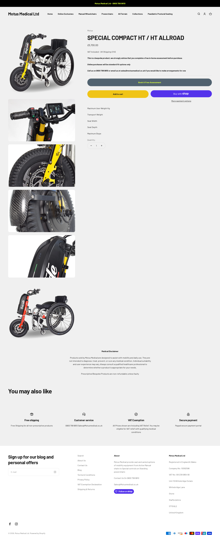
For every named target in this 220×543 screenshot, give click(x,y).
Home (50, 14)
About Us (82, 460)
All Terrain (122, 14)
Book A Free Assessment (149, 82)
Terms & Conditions (86, 475)
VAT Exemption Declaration (90, 484)
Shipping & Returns (86, 489)
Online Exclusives (65, 14)
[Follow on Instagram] (16, 524)
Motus (90, 30)
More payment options (181, 101)
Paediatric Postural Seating (160, 14)
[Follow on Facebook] (10, 524)
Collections (137, 14)
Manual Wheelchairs (88, 14)
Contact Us (82, 465)
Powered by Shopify (37, 533)
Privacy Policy (84, 479)
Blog (80, 470)
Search (81, 455)
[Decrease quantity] (91, 146)
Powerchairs (107, 14)
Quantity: (91, 140)
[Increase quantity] (101, 146)
